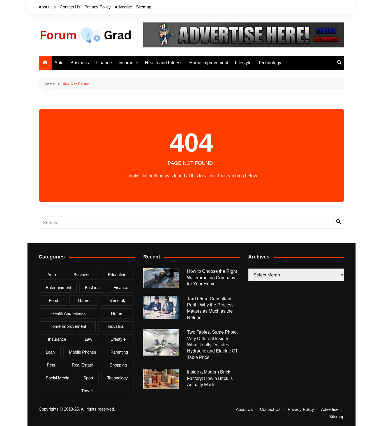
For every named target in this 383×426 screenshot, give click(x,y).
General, (117, 300)
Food (53, 300)
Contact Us (70, 6)
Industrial (116, 326)
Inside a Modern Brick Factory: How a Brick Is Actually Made (210, 378)
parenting (119, 352)
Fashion (92, 287)
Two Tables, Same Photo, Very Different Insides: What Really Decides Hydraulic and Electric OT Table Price (212, 345)
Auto (59, 62)
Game (83, 300)
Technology (269, 62)
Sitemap (143, 6)
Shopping (118, 365)
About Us (47, 6)
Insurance (128, 62)
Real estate (82, 365)
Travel (87, 390)
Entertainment (58, 287)
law (88, 339)
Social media (57, 377)
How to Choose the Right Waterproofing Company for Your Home (212, 277)
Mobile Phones (82, 352)
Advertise (123, 6)
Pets (51, 365)
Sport (88, 377)
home (116, 313)
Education (117, 274)
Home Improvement (208, 62)
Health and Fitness (164, 62)
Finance (104, 62)
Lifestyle (243, 62)
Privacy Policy (97, 6)
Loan (50, 352)
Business (79, 62)
